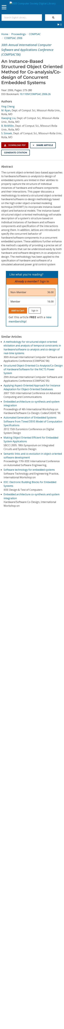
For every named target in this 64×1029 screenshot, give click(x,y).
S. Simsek (6, 133)
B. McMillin (7, 125)
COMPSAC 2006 (13, 38)
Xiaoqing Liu (8, 118)
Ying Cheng (8, 106)
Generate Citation (15, 152)
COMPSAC (35, 34)
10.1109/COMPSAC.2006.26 (35, 94)
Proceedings (18, 34)
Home (4, 34)
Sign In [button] (44, 281)
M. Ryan (5, 110)
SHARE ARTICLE (44, 145)
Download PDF (17, 145)
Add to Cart (17, 310)
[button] (59, 24)
